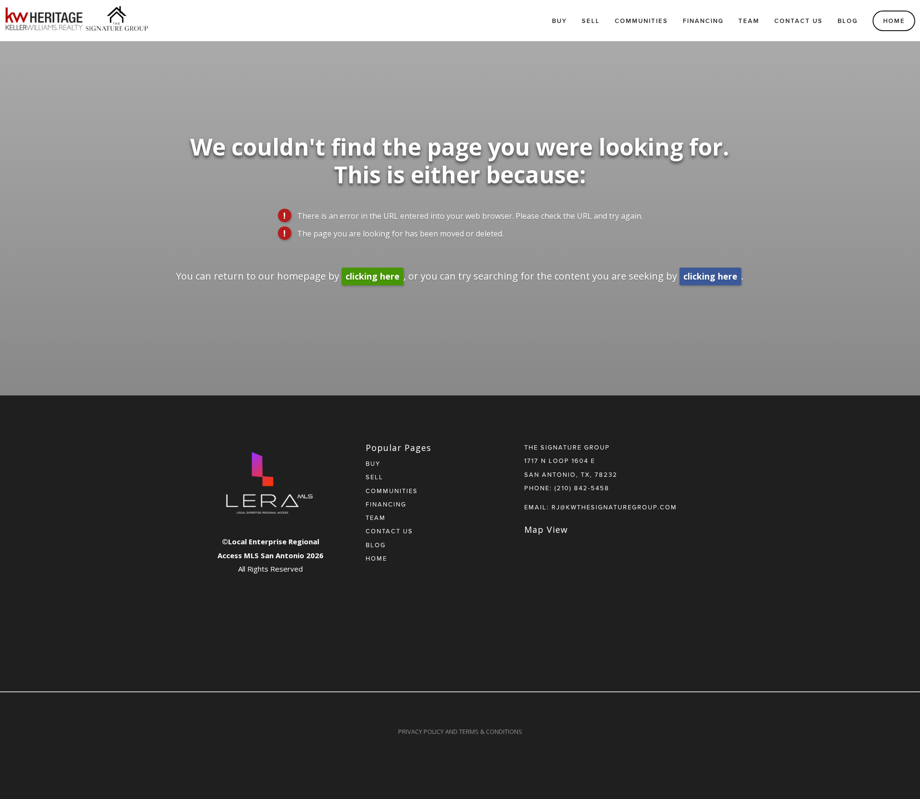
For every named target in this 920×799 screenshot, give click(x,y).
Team (748, 20)
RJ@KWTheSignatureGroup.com (614, 507)
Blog (848, 20)
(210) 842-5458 (582, 488)
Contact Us (798, 20)
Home (894, 20)
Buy (559, 20)
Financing (703, 20)
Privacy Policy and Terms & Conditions (460, 731)
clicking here (372, 276)
